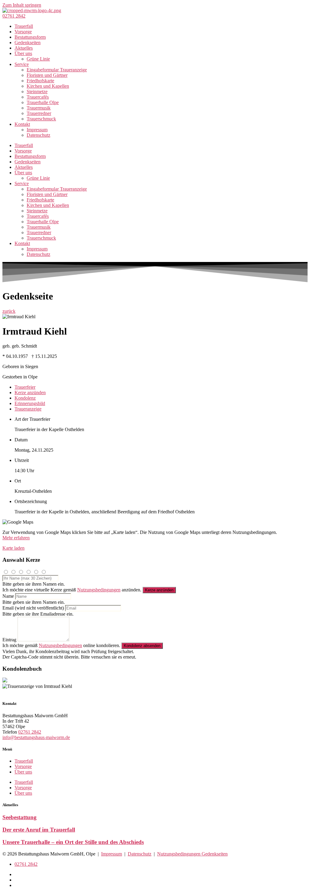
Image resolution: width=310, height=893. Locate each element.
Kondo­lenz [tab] (25, 398)
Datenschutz (38, 135)
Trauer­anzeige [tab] (28, 408)
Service (22, 64)
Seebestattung (19, 817)
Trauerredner (39, 113)
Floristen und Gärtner (47, 75)
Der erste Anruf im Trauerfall (38, 829)
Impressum (37, 129)
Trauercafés (38, 97)
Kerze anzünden (159, 590)
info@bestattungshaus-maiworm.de (36, 737)
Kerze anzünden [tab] (30, 392)
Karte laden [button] (13, 548)
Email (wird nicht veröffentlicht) (33, 607)
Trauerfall (24, 26)
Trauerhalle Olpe (43, 102)
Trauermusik (39, 107)
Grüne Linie (38, 58)
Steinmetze (37, 91)
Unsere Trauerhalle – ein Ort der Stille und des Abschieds (73, 842)
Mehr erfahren (16, 537)
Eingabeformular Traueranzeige (57, 69)
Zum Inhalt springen (21, 5)
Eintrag (9, 639)
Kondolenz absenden (142, 645)
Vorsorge (23, 31)
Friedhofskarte (40, 80)
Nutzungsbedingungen (98, 589)
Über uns (23, 53)
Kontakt (22, 124)
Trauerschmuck (41, 118)
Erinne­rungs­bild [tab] (30, 403)
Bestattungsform (30, 37)
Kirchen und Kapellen (48, 86)
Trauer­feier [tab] (25, 387)
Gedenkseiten (28, 42)
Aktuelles (24, 48)
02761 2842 (29, 731)
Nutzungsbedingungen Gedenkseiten (192, 853)
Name (8, 596)
